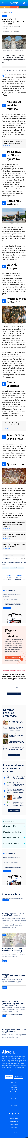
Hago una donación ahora (12, 657)
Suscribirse (9, 1076)
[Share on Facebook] (13, 70)
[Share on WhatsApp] (25, 70)
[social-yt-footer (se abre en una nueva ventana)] (9, 1114)
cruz (4, 1016)
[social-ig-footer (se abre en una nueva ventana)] (18, 1114)
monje (4, 987)
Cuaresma (5, 393)
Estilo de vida (14, 1089)
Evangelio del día (11, 838)
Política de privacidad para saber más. (13, 604)
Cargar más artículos (14, 755)
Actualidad (14, 1085)
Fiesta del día (9, 826)
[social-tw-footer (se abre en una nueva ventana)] (15, 1114)
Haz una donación (14, 1121)
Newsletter (14, 1099)
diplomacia (5, 900)
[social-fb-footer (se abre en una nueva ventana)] (12, 1114)
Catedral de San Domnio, (12, 246)
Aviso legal (14, 1127)
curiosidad (14, 568)
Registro (5, 7)
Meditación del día (12, 832)
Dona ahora (13, 7)
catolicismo (5, 568)
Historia (12, 12)
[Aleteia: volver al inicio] (14, 2)
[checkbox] (3, 603)
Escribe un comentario (14, 694)
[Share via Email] (22, 70)
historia (21, 568)
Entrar (18, 688)
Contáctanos (14, 1130)
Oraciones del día (11, 843)
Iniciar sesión (18, 1076)
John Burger (6, 31)
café (4, 934)
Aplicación (14, 1101)
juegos (4, 961)
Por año (14, 1108)
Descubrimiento (5, 12)
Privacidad (14, 1133)
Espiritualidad (14, 1087)
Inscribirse (6, 608)
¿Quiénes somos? (14, 1124)
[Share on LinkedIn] (16, 70)
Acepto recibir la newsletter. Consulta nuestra (14, 604)
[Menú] (5, 3)
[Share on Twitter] (19, 70)
